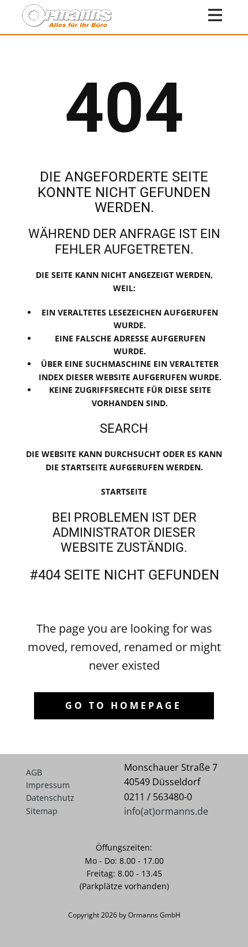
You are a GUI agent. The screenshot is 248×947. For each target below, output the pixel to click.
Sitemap (42, 810)
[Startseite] (66, 15)
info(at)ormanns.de (166, 811)
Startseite (124, 491)
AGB (34, 772)
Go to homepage (123, 705)
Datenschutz (50, 797)
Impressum (48, 784)
